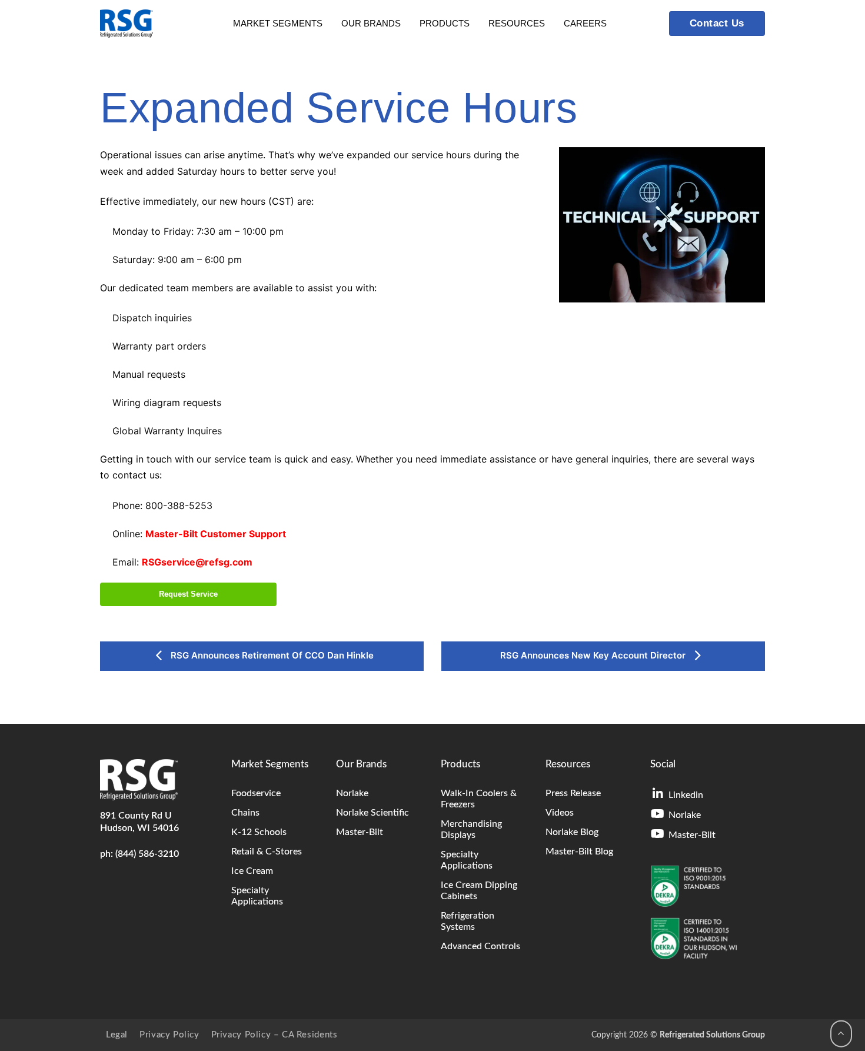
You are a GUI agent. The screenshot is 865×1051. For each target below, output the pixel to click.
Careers (585, 23)
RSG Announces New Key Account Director (594, 655)
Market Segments (277, 23)
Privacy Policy (169, 1034)
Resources (516, 23)
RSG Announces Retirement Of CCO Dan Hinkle (271, 655)
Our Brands (371, 23)
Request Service (188, 594)
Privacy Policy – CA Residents (274, 1034)
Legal (117, 1034)
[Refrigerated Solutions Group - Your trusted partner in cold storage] (126, 23)
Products (445, 23)
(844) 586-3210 (147, 854)
